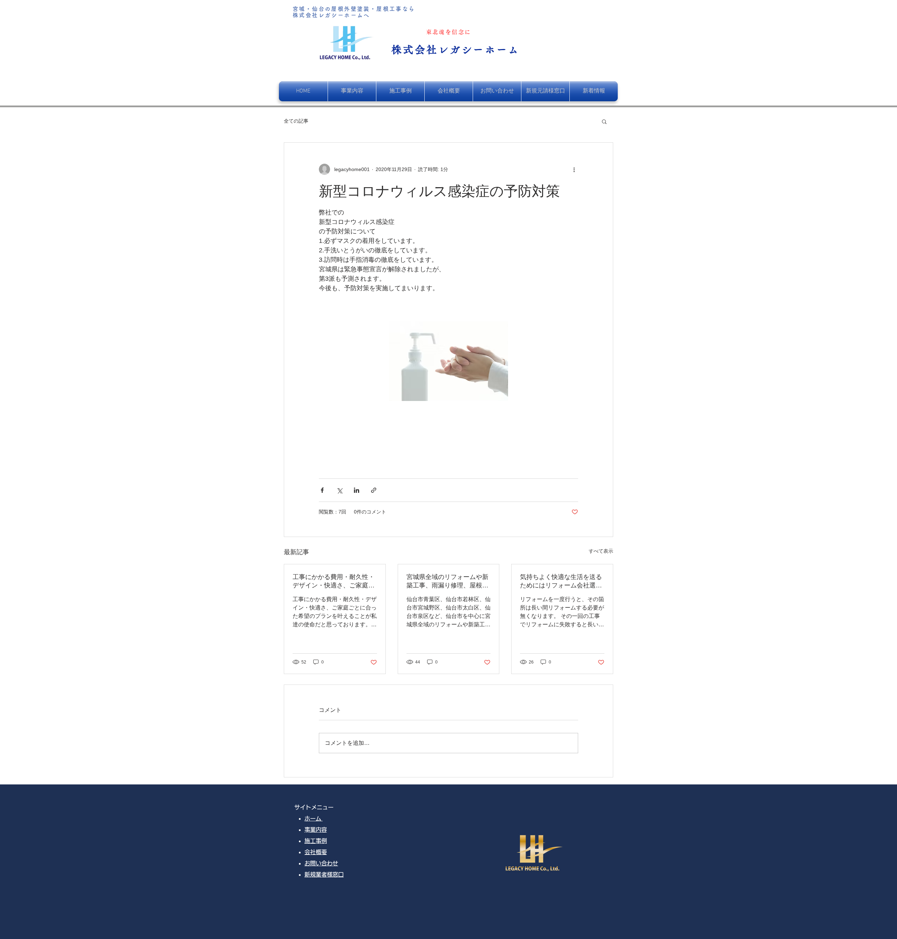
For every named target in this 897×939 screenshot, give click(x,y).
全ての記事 (296, 121)
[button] (604, 121)
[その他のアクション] (574, 169)
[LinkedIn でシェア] (356, 490)
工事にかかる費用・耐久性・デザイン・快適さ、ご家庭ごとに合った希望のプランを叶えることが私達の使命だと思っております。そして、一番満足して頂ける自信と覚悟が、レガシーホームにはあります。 (334, 581)
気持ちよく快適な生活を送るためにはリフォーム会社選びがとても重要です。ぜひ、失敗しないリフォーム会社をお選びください (561, 581)
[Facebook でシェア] (322, 490)
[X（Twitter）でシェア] (339, 490)
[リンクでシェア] (373, 490)
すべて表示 (601, 551)
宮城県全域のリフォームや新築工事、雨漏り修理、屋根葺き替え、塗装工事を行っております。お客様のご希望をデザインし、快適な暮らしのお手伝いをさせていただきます (447, 581)
